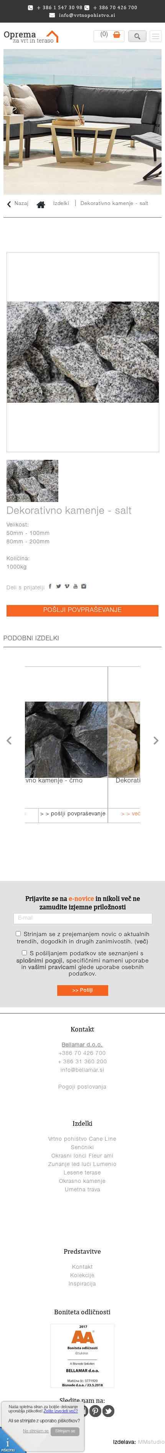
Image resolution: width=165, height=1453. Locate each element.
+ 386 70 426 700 (115, 7)
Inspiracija (82, 1284)
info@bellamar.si (82, 1070)
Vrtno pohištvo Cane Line (82, 1139)
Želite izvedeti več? (61, 1411)
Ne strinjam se (36, 1431)
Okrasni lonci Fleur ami (82, 1156)
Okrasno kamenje (82, 1181)
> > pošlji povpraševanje (109, 814)
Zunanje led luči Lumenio (82, 1165)
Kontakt (82, 1267)
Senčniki (82, 1148)
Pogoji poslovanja (82, 1087)
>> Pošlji (83, 990)
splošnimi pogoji (39, 961)
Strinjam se (65, 1431)
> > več (52, 814)
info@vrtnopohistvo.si (87, 15)
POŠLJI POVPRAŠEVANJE (82, 611)
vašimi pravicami (52, 968)
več (142, 942)
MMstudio (151, 1442)
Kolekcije (82, 1276)
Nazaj (21, 204)
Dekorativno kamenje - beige (79, 781)
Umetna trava (82, 1190)
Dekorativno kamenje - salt (114, 204)
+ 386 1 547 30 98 (59, 7)
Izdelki (61, 204)
